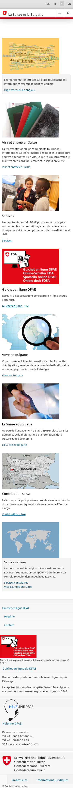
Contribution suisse (14, 514)
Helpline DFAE (11, 723)
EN (69, 3)
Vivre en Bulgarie (12, 375)
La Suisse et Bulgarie (14, 444)
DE (48, 3)
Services (7, 240)
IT (55, 3)
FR (62, 3)
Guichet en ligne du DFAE (19, 668)
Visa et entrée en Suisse (16, 167)
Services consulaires (16, 582)
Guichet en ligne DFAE (15, 305)
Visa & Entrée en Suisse (18, 586)
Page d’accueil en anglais (19, 89)
